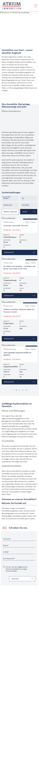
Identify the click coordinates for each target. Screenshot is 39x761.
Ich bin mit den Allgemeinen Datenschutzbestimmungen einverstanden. (17, 569)
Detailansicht (9, 252)
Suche (24, 212)
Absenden (15, 579)
